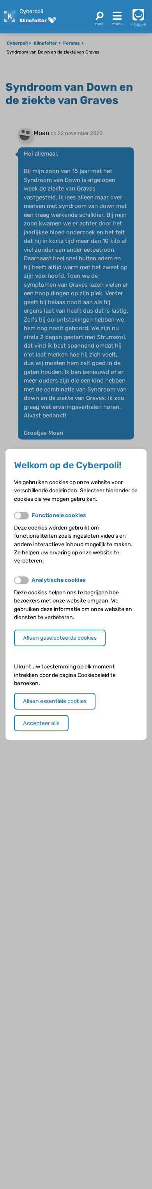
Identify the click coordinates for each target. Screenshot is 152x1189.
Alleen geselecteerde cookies (60, 638)
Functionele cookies (59, 515)
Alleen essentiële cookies (55, 701)
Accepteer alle (41, 723)
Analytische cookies (59, 580)
